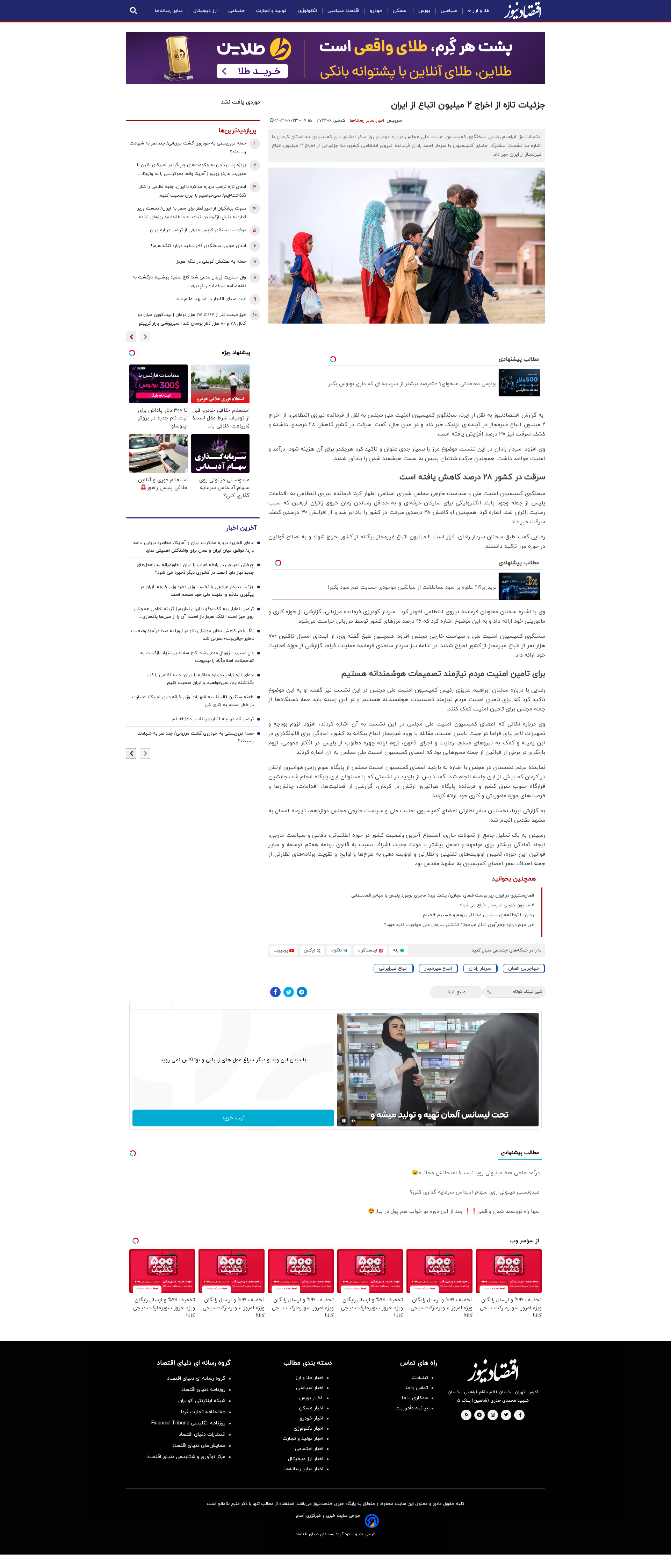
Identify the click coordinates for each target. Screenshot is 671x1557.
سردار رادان (480, 968)
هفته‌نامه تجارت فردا (203, 1412)
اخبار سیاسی (309, 1388)
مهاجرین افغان (523, 968)
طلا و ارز (481, 10)
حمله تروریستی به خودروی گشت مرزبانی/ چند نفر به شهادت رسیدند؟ (188, 147)
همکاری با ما (415, 1398)
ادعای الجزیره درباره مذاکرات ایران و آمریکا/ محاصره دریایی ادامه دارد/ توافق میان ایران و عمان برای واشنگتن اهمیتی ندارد (193, 547)
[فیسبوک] (275, 992)
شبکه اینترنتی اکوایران (201, 1400)
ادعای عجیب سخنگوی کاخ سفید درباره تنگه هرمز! (198, 246)
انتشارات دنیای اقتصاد (202, 1434)
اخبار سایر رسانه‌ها (367, 121)
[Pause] (344, 1121)
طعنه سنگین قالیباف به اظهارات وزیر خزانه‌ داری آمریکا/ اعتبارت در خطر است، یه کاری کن (193, 701)
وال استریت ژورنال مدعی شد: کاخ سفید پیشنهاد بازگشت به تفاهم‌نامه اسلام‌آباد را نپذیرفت (189, 281)
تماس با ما (417, 1388)
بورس (424, 10)
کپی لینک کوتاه (527, 992)
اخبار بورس (311, 1398)
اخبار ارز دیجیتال (305, 1459)
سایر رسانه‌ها (169, 10)
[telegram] (479, 1415)
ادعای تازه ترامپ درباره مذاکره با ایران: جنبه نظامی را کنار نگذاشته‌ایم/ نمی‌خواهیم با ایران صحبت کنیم (192, 191)
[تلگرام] (302, 992)
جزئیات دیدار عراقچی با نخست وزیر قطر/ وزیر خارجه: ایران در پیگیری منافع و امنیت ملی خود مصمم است (197, 591)
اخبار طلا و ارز (309, 1377)
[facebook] (520, 1415)
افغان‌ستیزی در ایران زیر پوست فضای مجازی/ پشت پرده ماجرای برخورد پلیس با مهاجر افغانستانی (442, 895)
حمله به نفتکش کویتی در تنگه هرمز (211, 262)
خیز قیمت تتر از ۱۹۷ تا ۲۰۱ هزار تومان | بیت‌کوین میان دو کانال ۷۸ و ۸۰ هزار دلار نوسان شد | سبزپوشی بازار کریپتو (192, 319)
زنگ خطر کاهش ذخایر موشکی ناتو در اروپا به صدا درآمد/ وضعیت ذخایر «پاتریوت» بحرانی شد (192, 635)
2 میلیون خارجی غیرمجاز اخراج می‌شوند (497, 905)
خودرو (376, 10)
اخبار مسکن (311, 1408)
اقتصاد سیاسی (343, 10)
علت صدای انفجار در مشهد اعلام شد (211, 299)
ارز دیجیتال (205, 10)
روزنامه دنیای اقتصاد (203, 1389)
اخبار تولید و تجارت (302, 1438)
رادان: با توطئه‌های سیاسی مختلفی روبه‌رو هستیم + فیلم (478, 915)
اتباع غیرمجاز (438, 968)
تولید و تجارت (272, 10)
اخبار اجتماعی (309, 1448)
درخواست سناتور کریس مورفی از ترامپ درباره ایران (198, 230)
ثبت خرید (233, 1118)
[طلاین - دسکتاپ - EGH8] (335, 58)
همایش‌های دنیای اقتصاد (198, 1445)
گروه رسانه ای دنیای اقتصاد (196, 1378)
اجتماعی (237, 10)
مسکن (400, 10)
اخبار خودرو (311, 1418)
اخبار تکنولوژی (308, 1428)
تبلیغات (420, 1377)
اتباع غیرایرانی (393, 968)
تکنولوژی (307, 10)
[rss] (466, 1415)
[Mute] (353, 1121)
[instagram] (493, 1415)
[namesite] (522, 10)
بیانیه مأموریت (412, 1408)
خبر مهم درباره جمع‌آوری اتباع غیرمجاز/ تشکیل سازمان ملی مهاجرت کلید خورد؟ (459, 925)
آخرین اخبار (241, 528)
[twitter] (506, 1415)
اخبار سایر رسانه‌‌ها (303, 1469)
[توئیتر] (288, 992)
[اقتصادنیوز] (493, 1371)
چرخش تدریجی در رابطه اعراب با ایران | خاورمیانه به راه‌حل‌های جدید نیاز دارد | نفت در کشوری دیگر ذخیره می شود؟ (195, 569)
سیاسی (449, 10)
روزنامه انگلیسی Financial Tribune (188, 1423)
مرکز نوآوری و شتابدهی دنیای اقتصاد (186, 1456)
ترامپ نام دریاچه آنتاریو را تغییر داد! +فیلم (213, 719)
